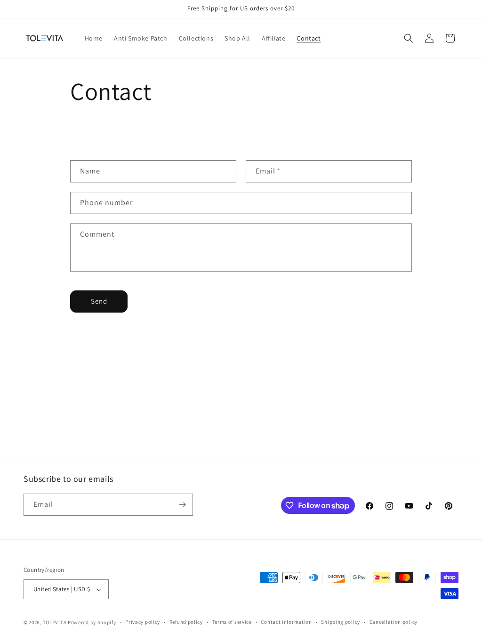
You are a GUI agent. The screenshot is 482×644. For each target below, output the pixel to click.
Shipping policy (340, 622)
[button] (408, 38)
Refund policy (186, 622)
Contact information (286, 622)
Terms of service (232, 622)
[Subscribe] (182, 505)
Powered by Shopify (92, 622)
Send (99, 301)
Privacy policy (142, 622)
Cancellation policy (394, 622)
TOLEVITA (55, 622)
